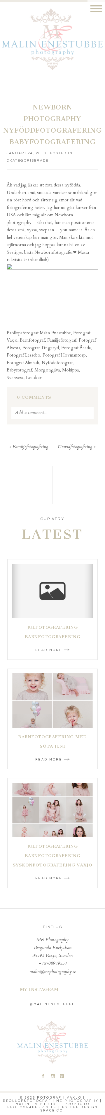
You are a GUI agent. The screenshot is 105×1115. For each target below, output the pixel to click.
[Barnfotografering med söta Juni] (52, 700)
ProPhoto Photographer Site (48, 1105)
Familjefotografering (30, 447)
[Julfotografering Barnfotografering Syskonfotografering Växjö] (52, 810)
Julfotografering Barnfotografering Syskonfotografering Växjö (52, 856)
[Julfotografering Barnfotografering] (52, 591)
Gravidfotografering (75, 447)
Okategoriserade (27, 160)
